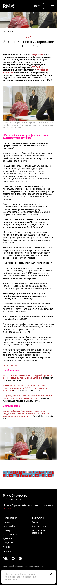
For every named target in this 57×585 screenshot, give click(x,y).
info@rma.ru (12, 499)
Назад (9, 31)
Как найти (8, 508)
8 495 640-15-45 (15, 495)
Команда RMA (10, 526)
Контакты (7, 551)
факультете (37, 54)
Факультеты (38, 518)
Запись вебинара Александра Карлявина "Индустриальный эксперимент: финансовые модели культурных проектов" (26, 413)
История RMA (10, 518)
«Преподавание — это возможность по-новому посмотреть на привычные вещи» (27, 396)
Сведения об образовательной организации (23, 566)
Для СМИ (7, 538)
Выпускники (9, 542)
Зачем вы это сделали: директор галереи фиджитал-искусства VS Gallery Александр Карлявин (25, 388)
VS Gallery (37, 67)
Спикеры (7, 530)
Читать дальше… (11, 365)
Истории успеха (11, 534)
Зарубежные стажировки (38, 531)
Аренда (6, 547)
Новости (7, 522)
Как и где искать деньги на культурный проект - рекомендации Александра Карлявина (27, 376)
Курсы (35, 522)
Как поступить (39, 526)
